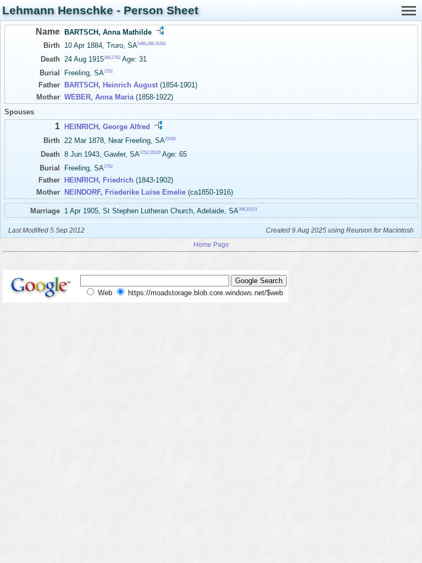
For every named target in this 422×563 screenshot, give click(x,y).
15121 (251, 209)
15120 (154, 152)
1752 (116, 57)
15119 (170, 138)
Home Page (211, 244)
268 (150, 43)
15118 (160, 43)
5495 (141, 43)
